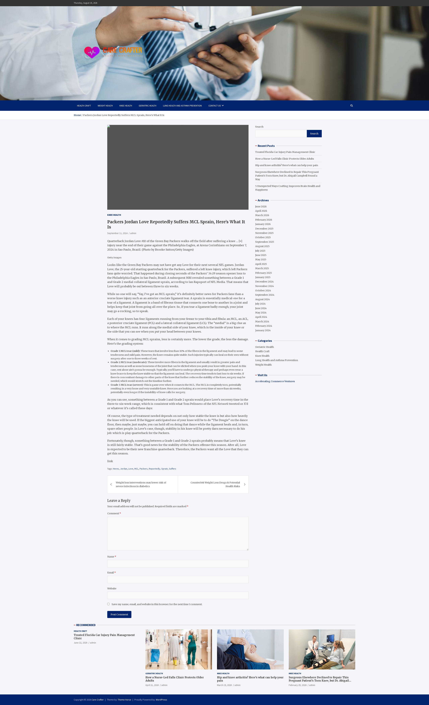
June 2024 (261, 308)
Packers (144, 468)
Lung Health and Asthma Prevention (182, 105)
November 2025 (264, 232)
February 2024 (263, 325)
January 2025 (262, 277)
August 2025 (262, 246)
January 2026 (263, 224)
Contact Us (214, 105)
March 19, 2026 (224, 685)
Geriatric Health (147, 105)
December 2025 (264, 228)
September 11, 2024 (117, 233)
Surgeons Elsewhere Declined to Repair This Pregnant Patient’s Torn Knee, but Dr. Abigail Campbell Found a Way (287, 175)
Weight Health (105, 105)
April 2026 (261, 210)
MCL (136, 468)
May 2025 (260, 259)
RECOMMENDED (86, 625)
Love (130, 468)
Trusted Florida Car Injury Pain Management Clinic (285, 152)
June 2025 (260, 255)
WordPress (161, 699)
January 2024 (263, 330)
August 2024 (262, 299)
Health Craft (84, 105)
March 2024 (262, 321)
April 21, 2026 (152, 685)
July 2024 (260, 303)
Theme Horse (124, 699)
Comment (114, 513)
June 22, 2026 (80, 642)
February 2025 (263, 272)
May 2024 (260, 312)
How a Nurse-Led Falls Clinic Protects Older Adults (284, 158)
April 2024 (261, 316)
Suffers (172, 468)
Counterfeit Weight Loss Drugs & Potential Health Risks (215, 484)
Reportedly (154, 468)
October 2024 (263, 290)
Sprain (164, 468)
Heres (116, 468)
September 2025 (264, 241)
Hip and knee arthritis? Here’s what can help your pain (286, 165)
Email (111, 572)
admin (133, 233)
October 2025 (263, 237)
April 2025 (261, 264)
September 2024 (264, 294)
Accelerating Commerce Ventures (275, 381)
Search (259, 126)
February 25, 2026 (298, 685)
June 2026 (261, 206)
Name (111, 556)
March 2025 (262, 268)
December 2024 (264, 281)
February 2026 (263, 219)
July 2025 (260, 250)
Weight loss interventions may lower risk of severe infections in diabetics (141, 484)
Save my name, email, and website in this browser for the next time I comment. (157, 604)
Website (111, 588)
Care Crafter (98, 699)
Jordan (123, 468)
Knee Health (125, 105)
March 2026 (262, 215)
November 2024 (264, 286)
